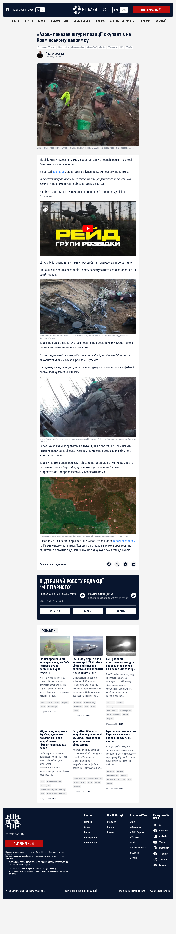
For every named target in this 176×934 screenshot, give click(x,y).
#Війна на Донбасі (77, 47)
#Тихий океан (52, 794)
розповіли (58, 171)
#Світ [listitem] (133, 842)
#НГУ (121, 47)
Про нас (100, 20)
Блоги (42, 20)
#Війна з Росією (63, 47)
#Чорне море (52, 707)
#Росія (56, 703)
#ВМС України (112, 711)
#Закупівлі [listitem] (135, 827)
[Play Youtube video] (88, 228)
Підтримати (149, 9)
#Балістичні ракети (126, 707)
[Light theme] (38, 10)
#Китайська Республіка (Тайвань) (53, 790)
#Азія (42, 782)
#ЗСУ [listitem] (132, 822)
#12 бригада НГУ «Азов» (46, 47)
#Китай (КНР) (45, 786)
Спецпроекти (82, 20)
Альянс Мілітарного (122, 20)
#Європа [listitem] (134, 852)
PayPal (88, 611)
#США (93, 707)
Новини (15, 20)
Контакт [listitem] (111, 827)
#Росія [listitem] (133, 858)
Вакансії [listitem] (111, 832)
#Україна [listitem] (134, 837)
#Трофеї (97, 782)
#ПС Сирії (121, 779)
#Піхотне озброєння (94, 778)
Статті (29, 20)
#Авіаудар (110, 771)
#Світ (86, 707)
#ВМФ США (78, 707)
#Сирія (109, 783)
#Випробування (79, 778)
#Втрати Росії (91, 47)
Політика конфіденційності (131, 891)
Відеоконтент (59, 20)
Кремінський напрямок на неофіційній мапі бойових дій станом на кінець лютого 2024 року (84, 536)
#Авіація (120, 771)
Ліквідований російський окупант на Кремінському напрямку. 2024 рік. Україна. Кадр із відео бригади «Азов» (84, 336)
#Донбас (102, 47)
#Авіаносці (77, 703)
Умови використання (160, 891)
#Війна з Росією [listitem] (138, 847)
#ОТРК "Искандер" (113, 715)
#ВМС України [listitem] (137, 832)
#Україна (129, 47)
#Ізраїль (123, 775)
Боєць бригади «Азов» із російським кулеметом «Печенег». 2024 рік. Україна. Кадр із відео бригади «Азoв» (88, 440)
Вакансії (161, 20)
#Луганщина (112, 47)
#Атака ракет (112, 707)
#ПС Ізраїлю (111, 779)
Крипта (121, 611)
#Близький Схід (89, 703)
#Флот (43, 707)
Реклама (145, 20)
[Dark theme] (42, 10)
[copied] (82, 595)
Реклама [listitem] (111, 822)
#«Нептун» (110, 703)
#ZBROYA (120, 703)
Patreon (55, 611)
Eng (123, 9)
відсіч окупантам (124, 541)
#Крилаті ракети (125, 711)
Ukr (116, 9)
